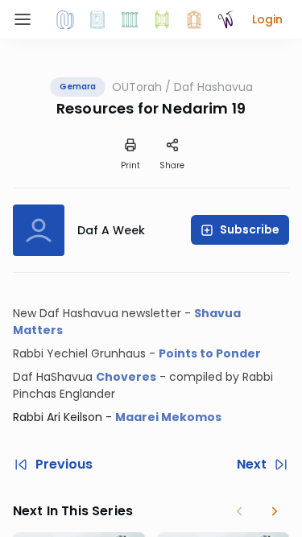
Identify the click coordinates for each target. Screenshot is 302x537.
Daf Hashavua (213, 87)
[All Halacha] (130, 19)
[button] (267, 19)
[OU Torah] (65, 19)
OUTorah (137, 87)
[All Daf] (194, 19)
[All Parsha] (162, 19)
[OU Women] (226, 19)
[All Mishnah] (97, 19)
